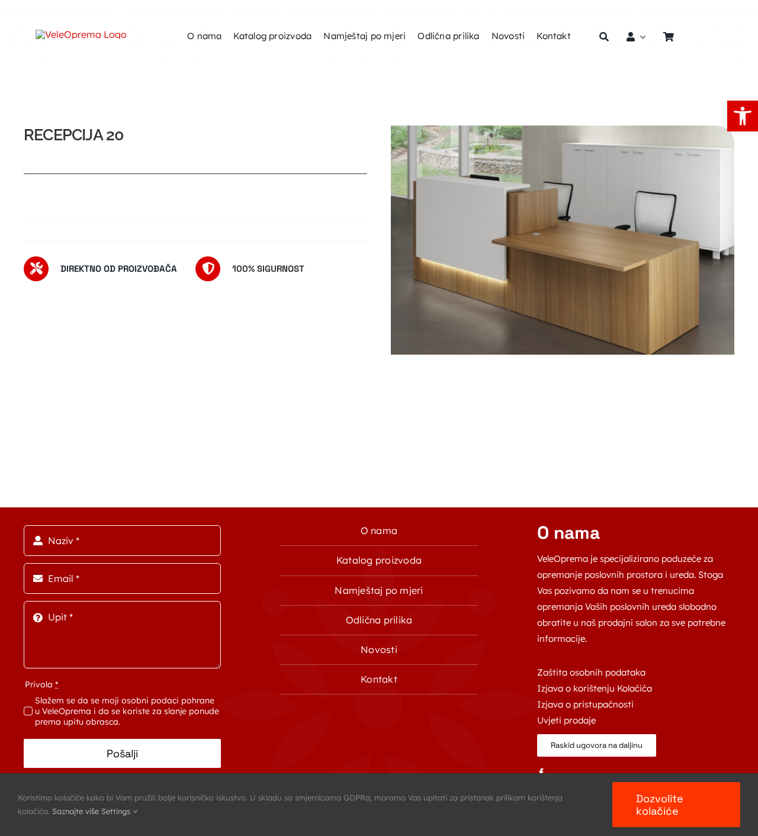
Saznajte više (75, 811)
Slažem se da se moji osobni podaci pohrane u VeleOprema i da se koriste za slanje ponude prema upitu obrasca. (127, 711)
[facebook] (541, 773)
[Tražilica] (604, 37)
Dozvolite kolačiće (659, 805)
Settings (117, 811)
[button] (742, 116)
